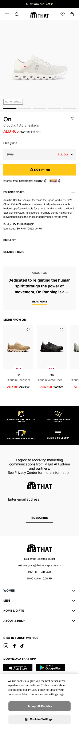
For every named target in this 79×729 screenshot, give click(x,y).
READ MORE (39, 301)
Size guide (10, 143)
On (7, 119)
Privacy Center (26, 472)
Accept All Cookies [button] (39, 706)
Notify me (42, 170)
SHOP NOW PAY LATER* (39, 4)
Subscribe (39, 518)
